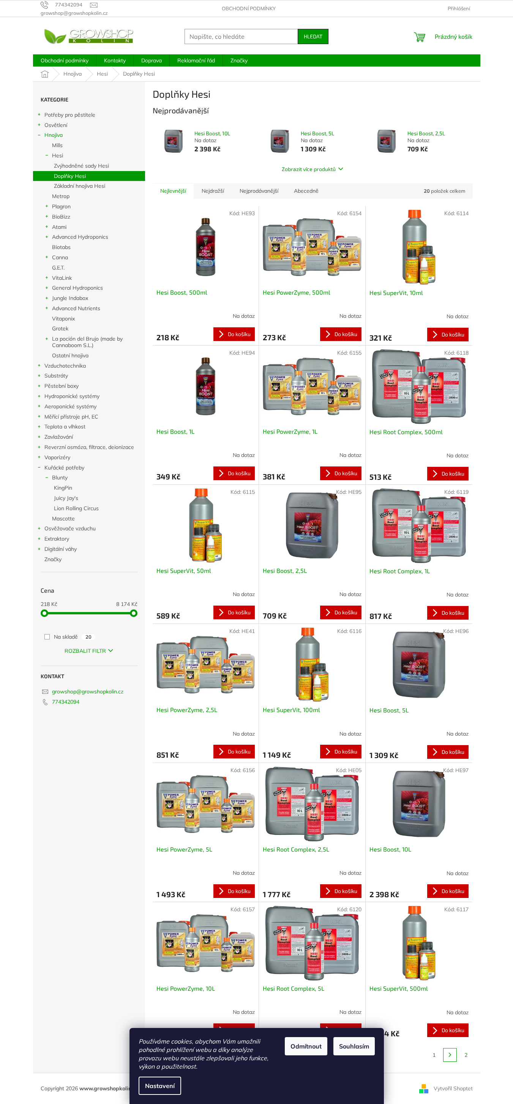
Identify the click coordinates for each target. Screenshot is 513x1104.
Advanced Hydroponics (80, 236)
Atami (59, 227)
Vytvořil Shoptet (453, 1088)
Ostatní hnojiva (70, 355)
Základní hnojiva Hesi (79, 185)
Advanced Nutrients (76, 308)
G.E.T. (58, 267)
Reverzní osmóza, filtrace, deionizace (89, 447)
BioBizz (61, 216)
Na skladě (73, 636)
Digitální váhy (60, 549)
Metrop (60, 196)
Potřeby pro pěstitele (69, 114)
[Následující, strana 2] (450, 1055)
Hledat (313, 36)
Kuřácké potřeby (64, 467)
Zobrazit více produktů (309, 169)
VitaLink (62, 277)
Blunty (60, 477)
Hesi (57, 155)
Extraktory (56, 538)
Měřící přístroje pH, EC (71, 416)
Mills (57, 145)
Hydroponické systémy (71, 396)
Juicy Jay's (66, 498)
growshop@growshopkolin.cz (87, 691)
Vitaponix (63, 318)
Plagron (61, 206)
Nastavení (160, 1086)
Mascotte (63, 518)
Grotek (60, 328)
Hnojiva (53, 135)
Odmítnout (306, 1046)
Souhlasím (354, 1046)
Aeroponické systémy (70, 406)
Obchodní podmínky (249, 8)
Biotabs (61, 247)
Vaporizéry (57, 457)
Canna (60, 257)
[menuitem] (64, 60)
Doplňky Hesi (70, 176)
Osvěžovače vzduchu (70, 528)
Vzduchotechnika (65, 365)
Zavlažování (58, 436)
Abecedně (306, 190)
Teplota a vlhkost (64, 426)
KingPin (63, 487)
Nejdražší (213, 190)
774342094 (65, 701)
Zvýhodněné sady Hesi (81, 165)
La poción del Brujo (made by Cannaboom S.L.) (87, 342)
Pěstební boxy (61, 385)
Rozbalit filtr (85, 650)
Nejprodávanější (259, 190)
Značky (53, 559)
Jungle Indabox (70, 298)
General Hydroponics (77, 287)
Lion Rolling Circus (76, 508)
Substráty (56, 375)
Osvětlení (55, 125)
